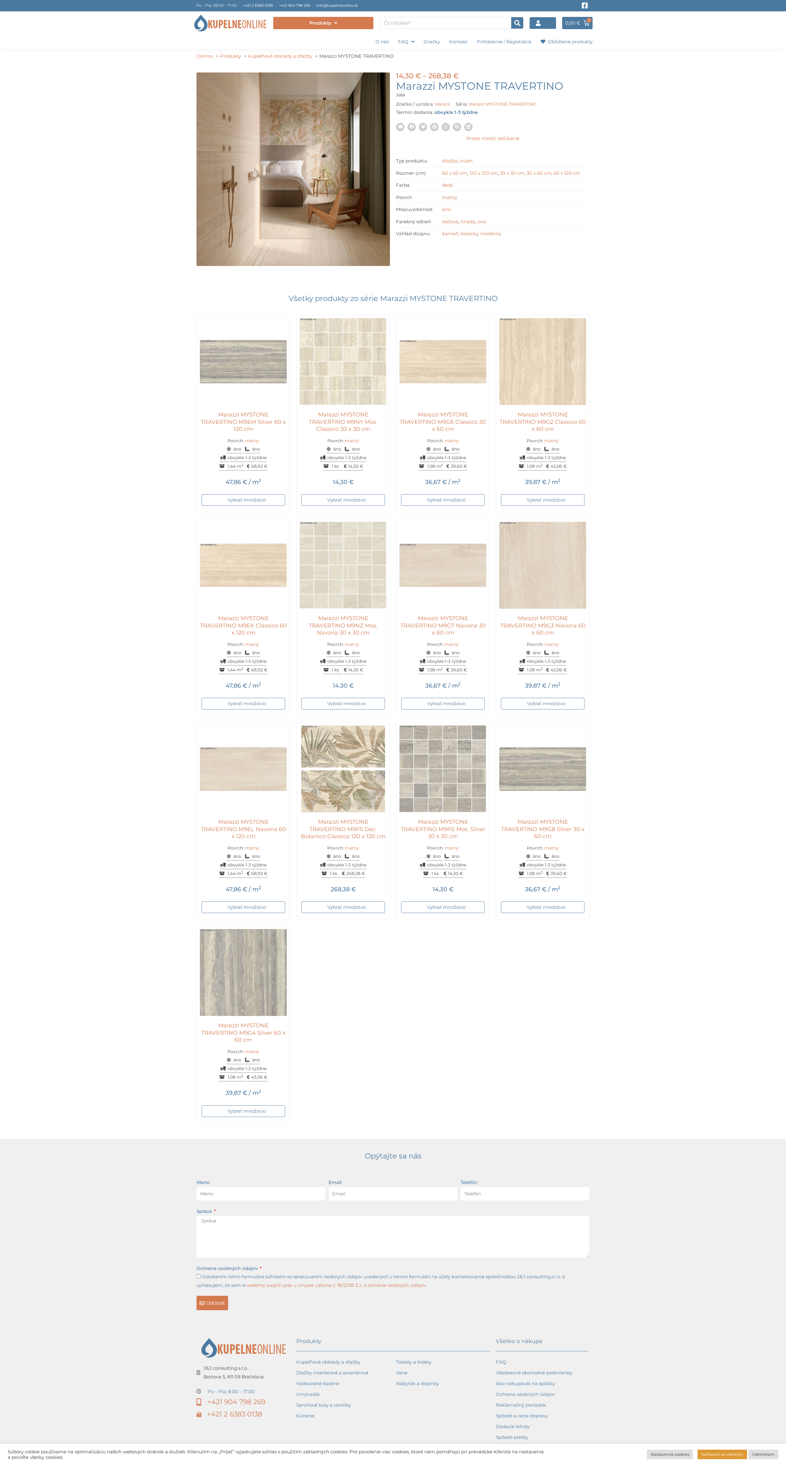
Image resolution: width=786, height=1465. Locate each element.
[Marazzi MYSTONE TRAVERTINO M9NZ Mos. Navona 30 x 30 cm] (343, 565)
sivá (481, 222)
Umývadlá (308, 1394)
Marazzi (443, 104)
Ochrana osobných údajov (227, 1268)
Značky (431, 42)
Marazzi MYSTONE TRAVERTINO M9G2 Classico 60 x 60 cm (543, 421)
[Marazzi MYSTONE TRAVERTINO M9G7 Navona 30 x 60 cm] (442, 565)
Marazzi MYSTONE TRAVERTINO (503, 104)
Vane (401, 1373)
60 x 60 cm (454, 173)
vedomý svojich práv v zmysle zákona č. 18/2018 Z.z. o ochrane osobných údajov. (336, 1285)
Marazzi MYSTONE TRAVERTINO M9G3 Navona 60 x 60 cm (543, 625)
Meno (203, 1182)
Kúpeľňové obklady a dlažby (328, 1362)
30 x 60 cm (539, 173)
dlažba (449, 161)
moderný (490, 233)
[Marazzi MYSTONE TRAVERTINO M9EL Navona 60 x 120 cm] (243, 768)
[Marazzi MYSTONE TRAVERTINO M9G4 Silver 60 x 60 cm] (243, 972)
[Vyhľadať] (517, 23)
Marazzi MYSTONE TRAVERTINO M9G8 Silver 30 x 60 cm (543, 829)
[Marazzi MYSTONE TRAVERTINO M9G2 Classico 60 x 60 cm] (542, 361)
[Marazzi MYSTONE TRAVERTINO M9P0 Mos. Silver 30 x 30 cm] (442, 768)
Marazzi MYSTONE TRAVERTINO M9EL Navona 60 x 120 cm (243, 829)
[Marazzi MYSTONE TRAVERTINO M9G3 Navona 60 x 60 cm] (542, 565)
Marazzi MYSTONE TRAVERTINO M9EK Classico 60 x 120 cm (243, 625)
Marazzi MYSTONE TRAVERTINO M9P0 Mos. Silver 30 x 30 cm (443, 829)
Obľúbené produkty (569, 42)
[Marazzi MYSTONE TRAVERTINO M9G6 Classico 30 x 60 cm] (442, 361)
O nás (382, 42)
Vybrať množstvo (247, 500)
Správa (204, 1211)
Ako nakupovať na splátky (525, 1383)
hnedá (468, 222)
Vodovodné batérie (317, 1383)
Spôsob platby (512, 1437)
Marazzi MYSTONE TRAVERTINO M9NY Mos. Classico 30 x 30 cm (343, 421)
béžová (450, 222)
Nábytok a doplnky (417, 1383)
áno (446, 209)
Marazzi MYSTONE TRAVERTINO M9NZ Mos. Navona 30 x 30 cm (343, 625)
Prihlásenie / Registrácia (504, 42)
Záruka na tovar (514, 1448)
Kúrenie (305, 1416)
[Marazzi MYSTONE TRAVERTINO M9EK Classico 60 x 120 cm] (243, 565)
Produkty (320, 23)
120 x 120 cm (483, 173)
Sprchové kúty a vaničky (323, 1405)
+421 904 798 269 (294, 5)
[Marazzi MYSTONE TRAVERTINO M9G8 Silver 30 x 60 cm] (542, 768)
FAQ (403, 42)
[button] (400, 127)
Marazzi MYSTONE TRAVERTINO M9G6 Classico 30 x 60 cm (443, 421)
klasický (469, 233)
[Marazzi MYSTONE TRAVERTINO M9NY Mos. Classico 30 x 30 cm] (343, 361)
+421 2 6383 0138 (258, 5)
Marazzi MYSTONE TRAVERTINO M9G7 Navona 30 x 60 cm (443, 625)
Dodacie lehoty (513, 1426)
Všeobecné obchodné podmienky (534, 1373)
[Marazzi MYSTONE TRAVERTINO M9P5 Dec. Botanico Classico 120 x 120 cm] (343, 768)
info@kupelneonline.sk (337, 5)
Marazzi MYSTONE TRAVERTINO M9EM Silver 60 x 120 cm (243, 421)
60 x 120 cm (567, 173)
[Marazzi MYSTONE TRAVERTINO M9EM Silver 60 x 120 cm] (243, 361)
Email (335, 1182)
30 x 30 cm (512, 173)
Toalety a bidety (413, 1362)
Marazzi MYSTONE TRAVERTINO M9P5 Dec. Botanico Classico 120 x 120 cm (343, 829)
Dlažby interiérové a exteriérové (332, 1373)
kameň (450, 233)
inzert (466, 161)
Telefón (469, 1182)
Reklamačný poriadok (521, 1405)
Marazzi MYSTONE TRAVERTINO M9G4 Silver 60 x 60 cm (243, 1032)
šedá (447, 185)
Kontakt (458, 42)
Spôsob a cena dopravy (522, 1416)
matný (449, 197)
